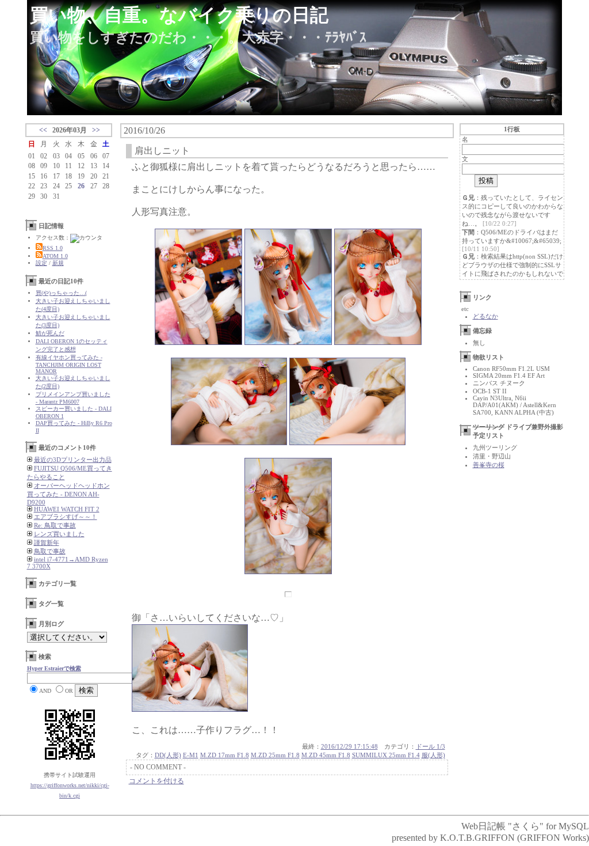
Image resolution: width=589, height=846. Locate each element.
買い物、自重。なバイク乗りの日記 (179, 15)
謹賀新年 (46, 542)
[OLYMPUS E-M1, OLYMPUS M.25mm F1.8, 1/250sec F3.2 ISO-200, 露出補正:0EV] (288, 342)
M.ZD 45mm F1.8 (325, 755)
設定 (41, 263)
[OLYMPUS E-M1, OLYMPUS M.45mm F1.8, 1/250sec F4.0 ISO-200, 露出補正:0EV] (378, 342)
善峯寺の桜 (488, 464)
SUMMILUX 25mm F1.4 (386, 755)
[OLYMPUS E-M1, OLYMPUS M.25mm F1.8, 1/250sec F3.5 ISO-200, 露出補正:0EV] (347, 442)
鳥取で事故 (50, 551)
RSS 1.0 (53, 248)
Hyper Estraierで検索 (54, 668)
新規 (58, 263)
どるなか (485, 316)
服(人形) (433, 755)
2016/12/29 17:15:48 (349, 746)
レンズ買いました (59, 533)
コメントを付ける (156, 781)
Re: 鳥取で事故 (55, 525)
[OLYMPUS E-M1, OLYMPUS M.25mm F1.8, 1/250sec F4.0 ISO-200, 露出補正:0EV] (288, 571)
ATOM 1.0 (55, 256)
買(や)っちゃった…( (61, 293)
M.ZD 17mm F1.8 (224, 755)
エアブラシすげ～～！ (65, 516)
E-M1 (190, 755)
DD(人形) (168, 755)
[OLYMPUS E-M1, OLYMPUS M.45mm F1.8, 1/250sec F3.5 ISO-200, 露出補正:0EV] (198, 342)
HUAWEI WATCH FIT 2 (67, 509)
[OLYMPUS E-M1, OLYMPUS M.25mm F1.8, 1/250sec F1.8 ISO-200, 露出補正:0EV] (229, 442)
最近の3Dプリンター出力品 (73, 459)
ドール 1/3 (430, 746)
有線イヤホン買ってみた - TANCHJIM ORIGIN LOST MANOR (69, 364)
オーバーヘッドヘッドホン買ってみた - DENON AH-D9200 (68, 494)
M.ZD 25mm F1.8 (275, 755)
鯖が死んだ (50, 333)
